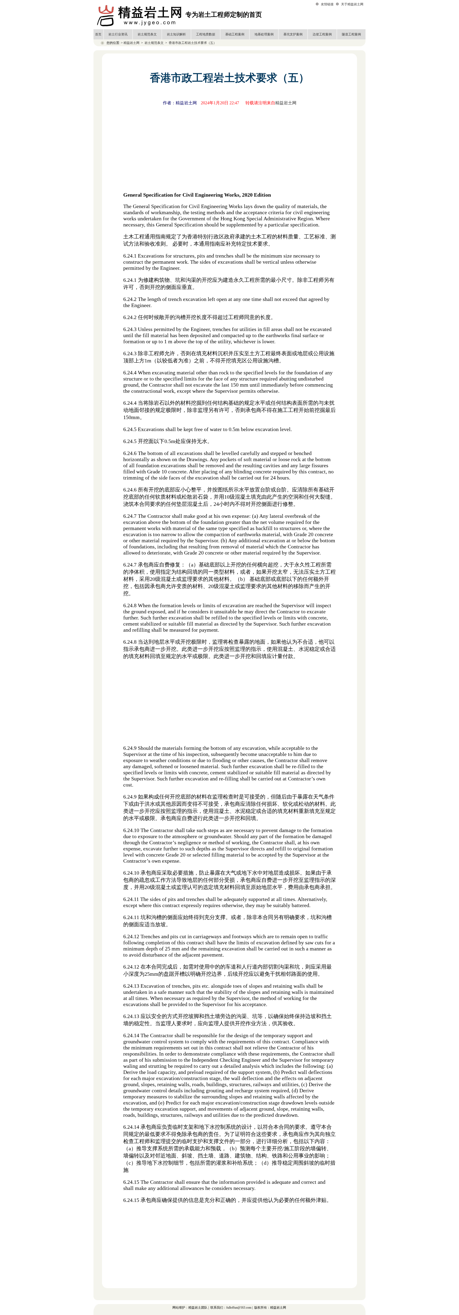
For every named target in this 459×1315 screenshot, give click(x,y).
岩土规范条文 (147, 34)
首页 (98, 34)
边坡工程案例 (322, 34)
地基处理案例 (264, 34)
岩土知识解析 (176, 34)
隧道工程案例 (351, 34)
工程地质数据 (205, 34)
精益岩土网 (131, 43)
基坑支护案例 (293, 34)
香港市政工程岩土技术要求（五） (192, 43)
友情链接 (327, 4)
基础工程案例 (234, 34)
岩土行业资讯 (118, 34)
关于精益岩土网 (352, 4)
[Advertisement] (229, 147)
